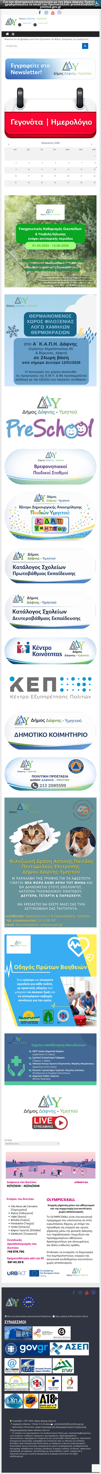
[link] (98, 3)
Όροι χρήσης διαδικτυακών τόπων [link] (71, 1316)
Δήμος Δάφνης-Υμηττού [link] (45, 1421)
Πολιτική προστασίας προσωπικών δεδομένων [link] (29, 1316)
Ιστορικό (8, 1140)
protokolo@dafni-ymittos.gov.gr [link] (69, 1424)
